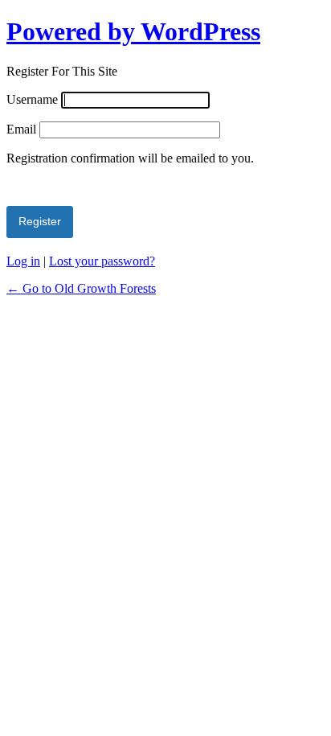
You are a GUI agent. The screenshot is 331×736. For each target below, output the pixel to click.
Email (21, 129)
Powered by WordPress (133, 31)
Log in (23, 261)
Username (32, 99)
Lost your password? (102, 261)
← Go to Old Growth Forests (81, 288)
